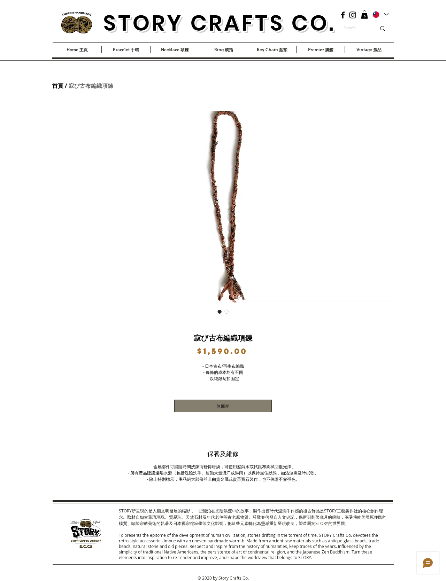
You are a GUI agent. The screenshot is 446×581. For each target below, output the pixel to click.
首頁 (57, 85)
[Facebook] (342, 14)
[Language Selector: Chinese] (380, 14)
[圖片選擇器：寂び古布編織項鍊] (219, 311)
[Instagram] (352, 14)
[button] (364, 14)
